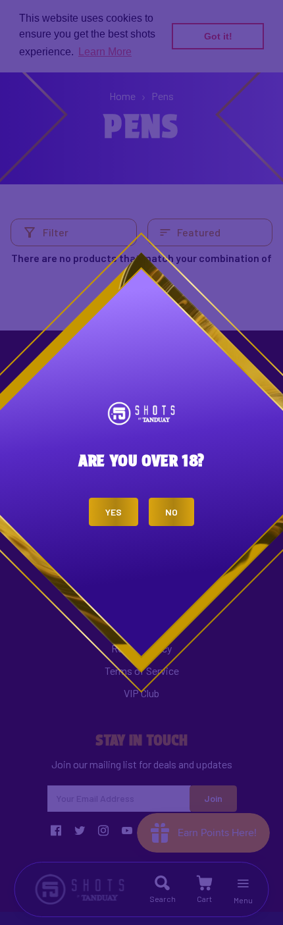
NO (171, 511)
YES (113, 511)
